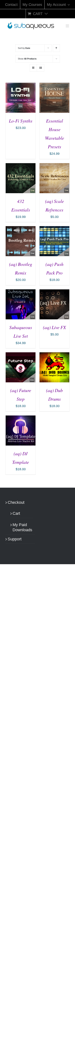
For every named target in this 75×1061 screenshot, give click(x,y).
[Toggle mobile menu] (68, 26)
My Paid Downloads (22, 527)
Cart (16, 513)
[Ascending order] (56, 48)
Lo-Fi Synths (20, 121)
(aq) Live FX (54, 327)
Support (14, 539)
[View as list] (40, 67)
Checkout (16, 502)
